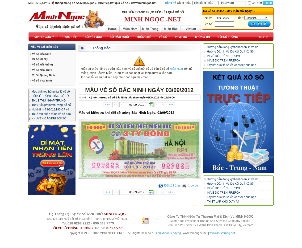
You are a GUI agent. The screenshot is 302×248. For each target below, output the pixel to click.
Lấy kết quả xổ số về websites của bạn (231, 65)
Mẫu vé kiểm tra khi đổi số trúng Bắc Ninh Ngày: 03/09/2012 (126, 112)
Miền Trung (150, 29)
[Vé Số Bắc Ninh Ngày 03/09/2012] (140, 177)
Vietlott (191, 29)
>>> (170, 104)
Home (112, 29)
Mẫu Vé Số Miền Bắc (44, 47)
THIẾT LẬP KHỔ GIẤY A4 (223, 201)
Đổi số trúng (172, 185)
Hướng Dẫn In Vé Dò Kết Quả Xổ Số (230, 51)
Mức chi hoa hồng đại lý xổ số (51, 91)
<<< (107, 104)
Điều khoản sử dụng (168, 233)
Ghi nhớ (257, 2)
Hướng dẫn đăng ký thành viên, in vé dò (232, 47)
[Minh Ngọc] (66, 19)
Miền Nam (130, 29)
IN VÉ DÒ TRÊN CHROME (224, 56)
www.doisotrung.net (222, 233)
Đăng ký (170, 2)
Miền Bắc (170, 29)
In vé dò (193, 185)
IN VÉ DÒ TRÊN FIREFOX (223, 60)
